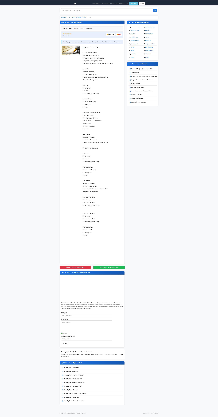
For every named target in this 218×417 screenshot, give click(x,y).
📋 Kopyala (87, 47)
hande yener (134, 43)
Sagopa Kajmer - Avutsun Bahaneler (142, 80)
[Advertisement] (70, 81)
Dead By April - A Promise (71, 367)
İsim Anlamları (146, 413)
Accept (142, 3)
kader (132, 50)
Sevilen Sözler (154, 413)
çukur (132, 57)
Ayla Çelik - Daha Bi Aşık (138, 102)
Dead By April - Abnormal (71, 371)
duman (147, 37)
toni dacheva (149, 47)
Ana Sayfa (63, 17)
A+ (93, 47)
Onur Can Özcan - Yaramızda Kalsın (142, 91)
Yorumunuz (64, 319)
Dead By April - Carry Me (71, 397)
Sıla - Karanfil (135, 72)
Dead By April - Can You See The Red (75, 393)
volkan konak (149, 33)
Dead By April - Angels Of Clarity (73, 375)
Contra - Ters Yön (136, 94)
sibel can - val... (135, 30)
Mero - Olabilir (135, 83)
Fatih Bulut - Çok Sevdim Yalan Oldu (142, 69)
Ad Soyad (64, 312)
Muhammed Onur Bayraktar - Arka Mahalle (144, 76)
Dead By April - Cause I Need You (74, 401)
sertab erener (135, 40)
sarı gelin (147, 54)
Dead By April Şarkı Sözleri (79, 17)
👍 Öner (110, 34)
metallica (147, 30)
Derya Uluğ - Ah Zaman (138, 87)
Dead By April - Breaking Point (73, 386)
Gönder (65, 343)
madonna (148, 40)
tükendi (133, 54)
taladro (133, 33)
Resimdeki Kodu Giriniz (68, 336)
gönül (147, 57)
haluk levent (134, 37)
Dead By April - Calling (70, 390)
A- (97, 47)
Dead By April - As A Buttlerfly (73, 378)
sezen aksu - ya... (150, 27)
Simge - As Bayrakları (137, 98)
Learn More (134, 3)
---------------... (135, 27)
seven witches (149, 50)
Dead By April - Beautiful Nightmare (74, 382)
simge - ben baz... (150, 43)
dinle (132, 47)
